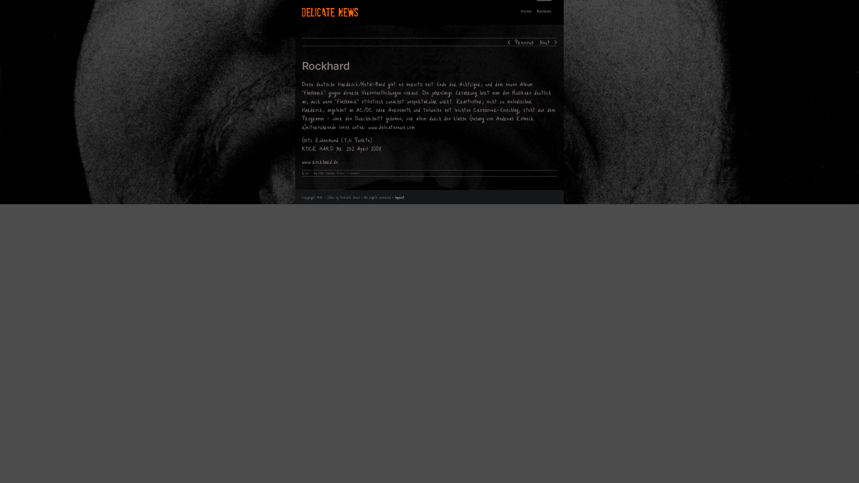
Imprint (399, 197)
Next (545, 42)
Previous (524, 42)
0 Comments (353, 173)
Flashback (330, 173)
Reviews (340, 173)
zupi (307, 173)
